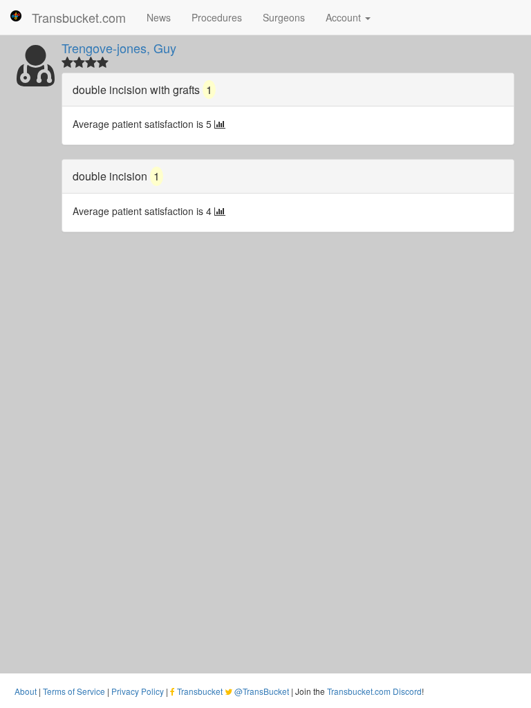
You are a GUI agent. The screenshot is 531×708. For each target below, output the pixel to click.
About (26, 691)
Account (345, 17)
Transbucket (200, 691)
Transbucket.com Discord (374, 691)
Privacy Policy (137, 691)
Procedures (217, 17)
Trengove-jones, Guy (119, 48)
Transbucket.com (79, 17)
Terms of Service (74, 691)
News (159, 17)
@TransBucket (261, 691)
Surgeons (284, 17)
